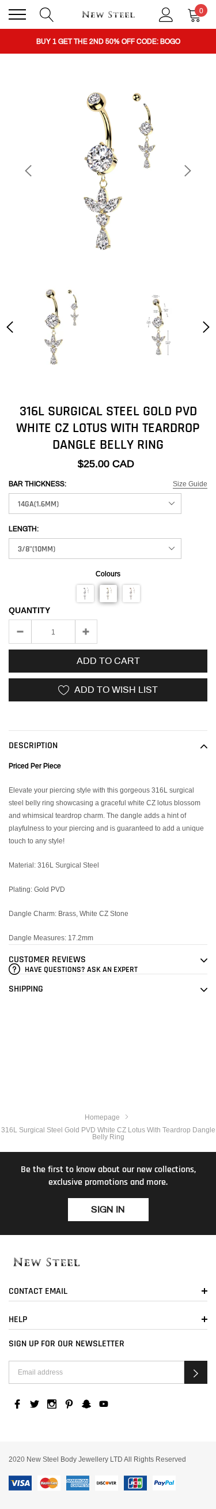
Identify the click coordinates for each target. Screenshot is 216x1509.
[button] (85, 593)
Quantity (29, 610)
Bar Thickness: (37, 484)
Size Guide (190, 483)
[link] (56, 326)
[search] (47, 13)
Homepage (102, 1117)
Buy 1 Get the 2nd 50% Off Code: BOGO (108, 41)
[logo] (108, 14)
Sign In (108, 1209)
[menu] (17, 14)
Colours (108, 573)
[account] (166, 13)
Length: (24, 529)
